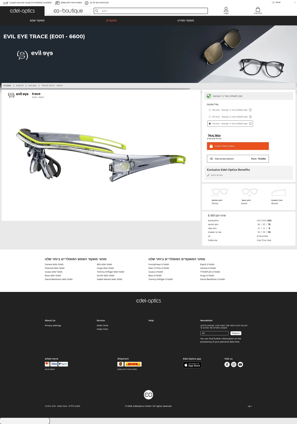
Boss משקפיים (155, 275)
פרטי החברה (50, 406)
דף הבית (19, 85)
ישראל (278, 2)
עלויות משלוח (102, 329)
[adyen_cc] (47, 364)
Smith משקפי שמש (105, 275)
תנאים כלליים (74, 406)
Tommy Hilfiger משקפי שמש (110, 272)
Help (151, 320)
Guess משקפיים (155, 272)
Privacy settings (53, 325)
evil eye (32, 85)
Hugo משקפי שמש (105, 268)
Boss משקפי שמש (53, 275)
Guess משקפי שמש (53, 272)
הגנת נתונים (62, 406)
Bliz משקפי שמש (104, 264)
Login (226, 13)
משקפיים (7, 85)
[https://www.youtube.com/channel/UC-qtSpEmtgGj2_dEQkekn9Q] (240, 365)
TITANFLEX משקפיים (210, 272)
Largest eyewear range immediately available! (30, 2)
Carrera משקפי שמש (54, 264)
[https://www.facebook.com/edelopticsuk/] (227, 365)
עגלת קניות (258, 13)
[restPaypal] (63, 364)
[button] (22, 11)
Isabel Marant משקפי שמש (109, 279)
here (237, 341)
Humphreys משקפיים (158, 264)
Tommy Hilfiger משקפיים (160, 279)
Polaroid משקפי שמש (55, 268)
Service (101, 320)
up (249, 406)
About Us (50, 320)
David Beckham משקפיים (212, 279)
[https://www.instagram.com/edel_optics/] (233, 365)
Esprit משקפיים (207, 264)
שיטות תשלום (102, 325)
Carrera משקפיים (208, 268)
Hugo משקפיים (207, 275)
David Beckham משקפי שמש (59, 279)
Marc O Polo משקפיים (158, 268)
